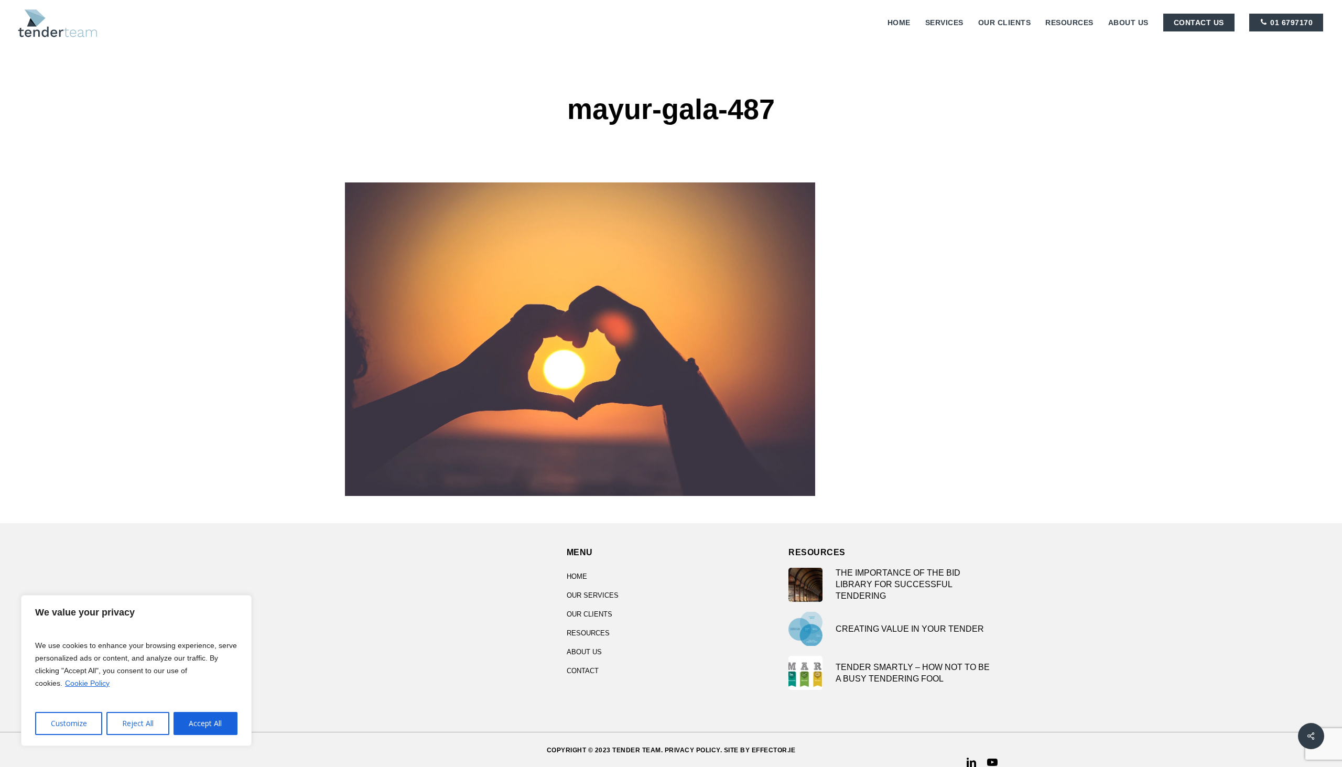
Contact (583, 671)
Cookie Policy (87, 683)
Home (577, 576)
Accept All (205, 723)
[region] (136, 670)
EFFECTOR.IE (774, 750)
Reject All (138, 723)
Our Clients (589, 614)
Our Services (593, 595)
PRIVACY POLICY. (693, 750)
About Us (584, 652)
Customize (69, 723)
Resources (588, 633)
